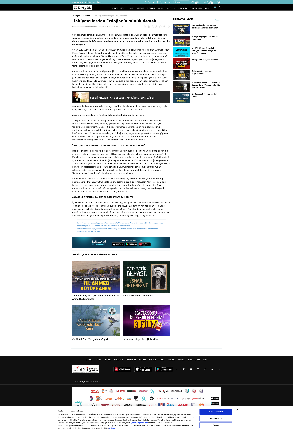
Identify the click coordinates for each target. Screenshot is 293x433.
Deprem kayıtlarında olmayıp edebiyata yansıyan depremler (205, 26)
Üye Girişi (92, 2)
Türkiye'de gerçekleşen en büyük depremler (206, 38)
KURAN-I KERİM (131, 360)
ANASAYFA (89, 360)
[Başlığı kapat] (237, 409)
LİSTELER (171, 8)
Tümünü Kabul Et (216, 412)
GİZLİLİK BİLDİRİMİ (194, 360)
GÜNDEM (98, 360)
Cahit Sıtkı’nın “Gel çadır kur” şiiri (90, 339)
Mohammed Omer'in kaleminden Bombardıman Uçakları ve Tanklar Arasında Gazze (206, 85)
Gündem (86, 15)
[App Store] (118, 244)
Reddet (216, 425)
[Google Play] (131, 244)
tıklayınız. (113, 428)
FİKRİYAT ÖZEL (196, 8)
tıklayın (97, 231)
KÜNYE (205, 360)
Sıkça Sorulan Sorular (79, 2)
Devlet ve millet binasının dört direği (204, 95)
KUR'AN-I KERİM (118, 8)
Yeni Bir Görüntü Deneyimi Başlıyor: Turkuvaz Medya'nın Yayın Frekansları (204, 51)
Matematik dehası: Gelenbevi (138, 295)
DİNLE (207, 8)
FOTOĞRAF (152, 360)
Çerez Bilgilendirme (139, 423)
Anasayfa (76, 15)
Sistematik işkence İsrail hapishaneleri (202, 72)
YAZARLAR (140, 8)
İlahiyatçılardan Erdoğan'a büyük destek (110, 15)
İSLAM (130, 8)
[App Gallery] (144, 244)
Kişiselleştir (214, 419)
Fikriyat (82, 382)
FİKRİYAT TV (182, 8)
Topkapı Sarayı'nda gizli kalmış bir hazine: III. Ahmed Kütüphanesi (95, 297)
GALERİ (161, 8)
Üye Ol (99, 2)
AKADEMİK (151, 8)
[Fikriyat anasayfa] (99, 242)
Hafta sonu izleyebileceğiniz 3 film (140, 339)
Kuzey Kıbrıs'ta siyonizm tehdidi (205, 59)
